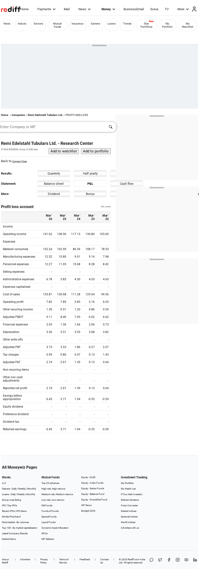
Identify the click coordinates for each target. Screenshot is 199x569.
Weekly (22, 488)
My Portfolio (167, 25)
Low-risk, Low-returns (52, 499)
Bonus (90, 194)
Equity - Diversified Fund (94, 499)
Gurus (154, 9)
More (180, 9)
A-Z (4, 483)
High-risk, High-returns (53, 488)
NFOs (44, 533)
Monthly (31, 488)
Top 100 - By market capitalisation (19, 527)
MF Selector (47, 539)
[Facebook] (169, 561)
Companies (18, 115)
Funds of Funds (50, 511)
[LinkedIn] (195, 561)
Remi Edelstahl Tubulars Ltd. (45, 115)
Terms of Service (63, 561)
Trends (127, 23)
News (82, 9)
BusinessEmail (134, 9)
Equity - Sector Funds (92, 488)
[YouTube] (186, 561)
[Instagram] (178, 561)
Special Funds (49, 516)
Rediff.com (133, 559)
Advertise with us (130, 527)
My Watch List (128, 488)
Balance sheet (54, 183)
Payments (44, 9)
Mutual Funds (57, 25)
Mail (67, 9)
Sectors (38, 23)
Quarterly (54, 173)
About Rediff (5, 561)
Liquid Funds (48, 522)
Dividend (54, 194)
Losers (112, 23)
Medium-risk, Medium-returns (57, 494)
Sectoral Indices (129, 516)
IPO (4, 505)
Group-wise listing (11, 499)
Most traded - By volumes (15, 522)
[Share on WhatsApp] (151, 561)
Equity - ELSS (88, 477)
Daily (14, 488)
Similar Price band (11, 516)
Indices (22, 23)
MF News (86, 505)
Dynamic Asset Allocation (55, 527)
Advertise (25, 559)
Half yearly (90, 173)
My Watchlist (187, 25)
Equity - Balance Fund (92, 494)
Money (106, 9)
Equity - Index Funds (92, 482)
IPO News (21, 511)
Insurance (77, 23)
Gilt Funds (46, 505)
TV (167, 9)
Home (24, 9)
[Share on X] (160, 561)
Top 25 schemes (50, 483)
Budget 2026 (88, 510)
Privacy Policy (44, 561)
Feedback (85, 559)
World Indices (128, 522)
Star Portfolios (146, 25)
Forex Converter (129, 505)
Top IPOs (12, 505)
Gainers (95, 23)
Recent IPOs (8, 511)
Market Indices (128, 511)
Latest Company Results (15, 533)
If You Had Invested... (132, 494)
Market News (9, 539)
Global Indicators (130, 499)
